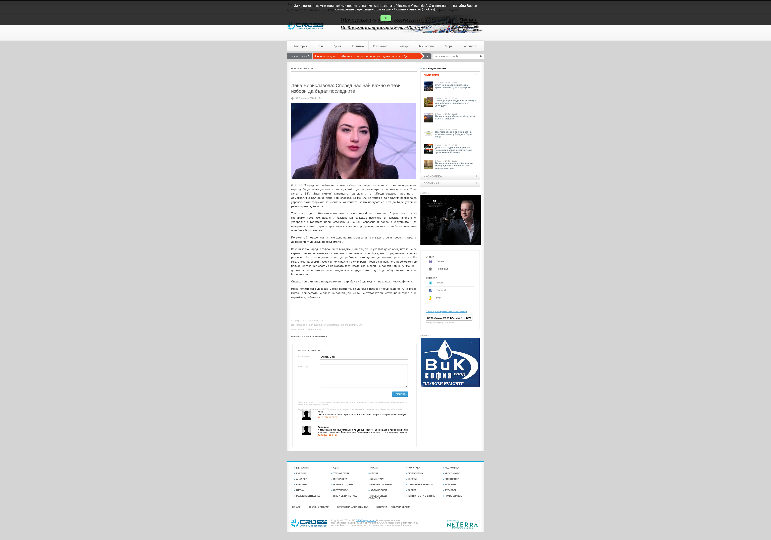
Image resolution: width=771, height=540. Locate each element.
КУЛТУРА (301, 473)
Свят (319, 46)
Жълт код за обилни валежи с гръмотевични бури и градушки (377, 57)
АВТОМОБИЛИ (378, 490)
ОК (386, 18)
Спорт (448, 46)
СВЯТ (336, 468)
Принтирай (442, 269)
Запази (440, 261)
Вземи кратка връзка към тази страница (446, 311)
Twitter (439, 282)
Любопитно (469, 46)
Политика (357, 46)
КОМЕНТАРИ (377, 479)
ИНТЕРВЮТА (340, 479)
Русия (337, 46)
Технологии (426, 46)
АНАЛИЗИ (301, 479)
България (300, 46)
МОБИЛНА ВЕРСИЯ (400, 507)
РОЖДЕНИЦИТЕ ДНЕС (308, 496)
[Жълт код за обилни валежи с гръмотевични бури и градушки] (425, 56)
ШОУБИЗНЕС (340, 490)
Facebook (441, 290)
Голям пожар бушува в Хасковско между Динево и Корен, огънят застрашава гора (454, 165)
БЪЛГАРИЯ (302, 468)
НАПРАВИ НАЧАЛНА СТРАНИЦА (352, 507)
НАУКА (300, 490)
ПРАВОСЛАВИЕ (453, 496)
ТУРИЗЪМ (450, 490)
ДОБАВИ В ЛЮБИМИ (319, 507)
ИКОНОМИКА (452, 468)
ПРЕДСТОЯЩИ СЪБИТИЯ (377, 497)
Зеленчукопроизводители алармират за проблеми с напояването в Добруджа (456, 103)
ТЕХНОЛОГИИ (341, 473)
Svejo (438, 297)
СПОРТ (374, 473)
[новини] (305, 26)
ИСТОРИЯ (450, 484)
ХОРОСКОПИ (452, 479)
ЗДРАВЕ (412, 490)
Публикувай (400, 394)
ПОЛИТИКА (309, 68)
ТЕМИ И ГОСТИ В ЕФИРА (421, 496)
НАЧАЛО (296, 68)
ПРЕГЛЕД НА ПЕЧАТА (345, 496)
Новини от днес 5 (300, 56)
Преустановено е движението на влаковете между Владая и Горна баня (453, 134)
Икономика (380, 46)
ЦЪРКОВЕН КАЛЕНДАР (420, 484)
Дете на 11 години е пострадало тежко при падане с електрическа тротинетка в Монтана (453, 150)
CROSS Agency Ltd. (366, 520)
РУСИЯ (374, 468)
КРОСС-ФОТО (452, 473)
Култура (403, 46)
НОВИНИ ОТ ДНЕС (343, 484)
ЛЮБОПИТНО (415, 473)
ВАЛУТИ (412, 479)
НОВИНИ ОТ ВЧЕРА (381, 484)
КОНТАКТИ (381, 507)
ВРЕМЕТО (301, 484)
